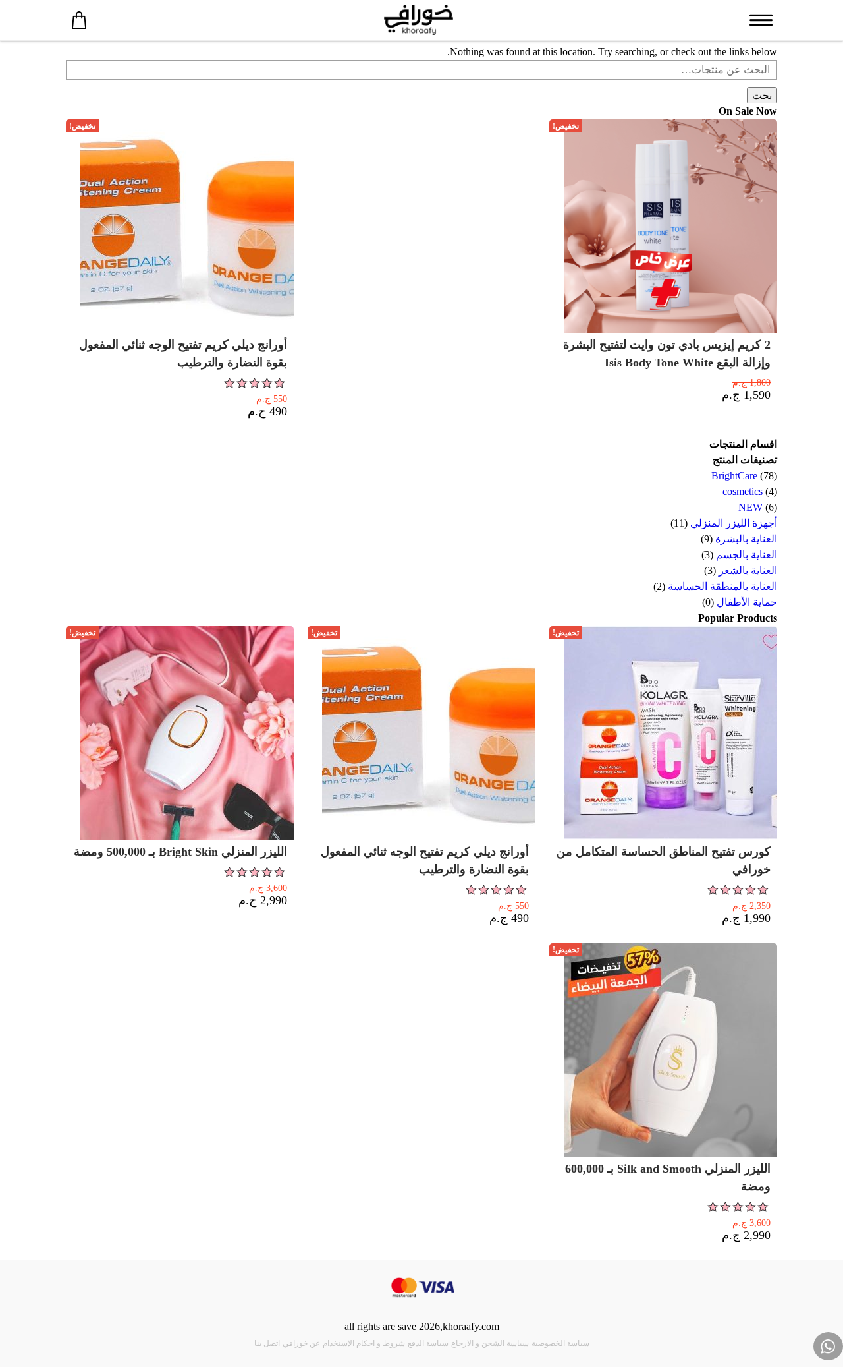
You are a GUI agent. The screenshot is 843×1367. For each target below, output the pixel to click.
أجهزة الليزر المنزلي (733, 523)
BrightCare (734, 475)
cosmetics (742, 491)
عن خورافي (301, 1343)
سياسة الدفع (428, 1343)
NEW (750, 507)
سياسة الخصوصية (560, 1343)
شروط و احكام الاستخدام (364, 1343)
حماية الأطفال (747, 602)
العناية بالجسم (746, 554)
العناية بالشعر (748, 570)
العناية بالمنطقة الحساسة (722, 586)
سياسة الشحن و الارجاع (490, 1343)
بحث (762, 95)
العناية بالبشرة (746, 538)
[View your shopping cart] (79, 20)
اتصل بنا (267, 1343)
